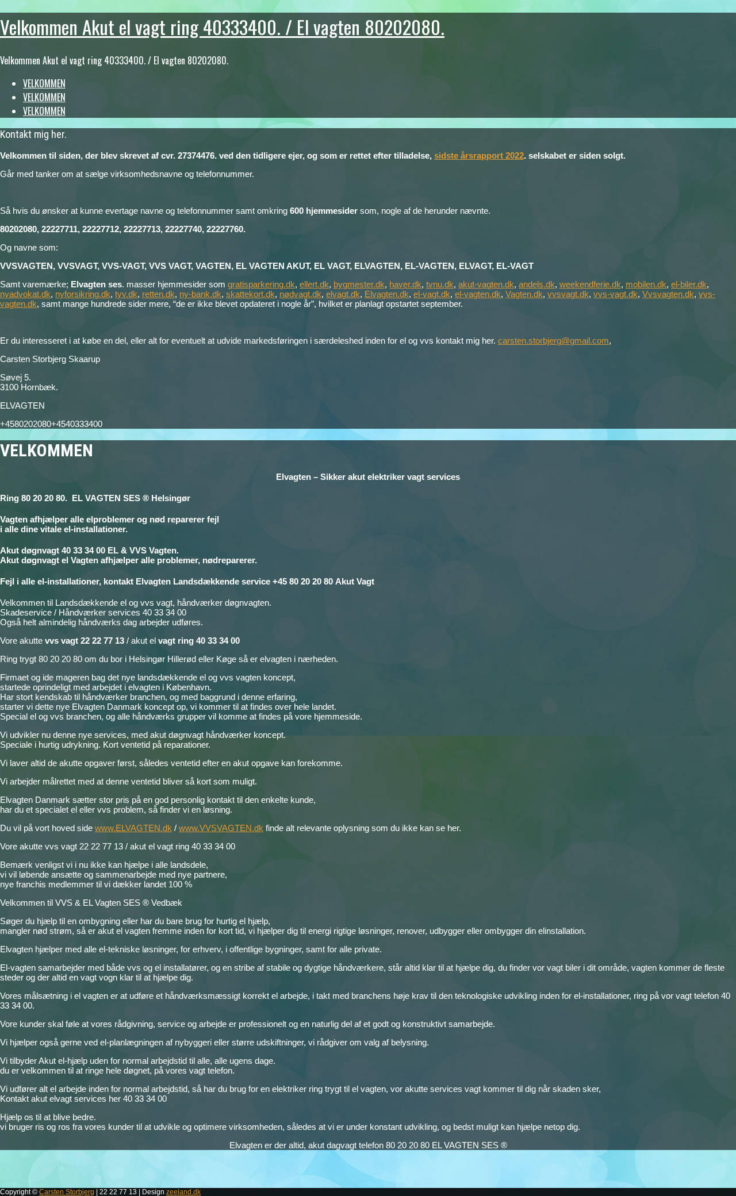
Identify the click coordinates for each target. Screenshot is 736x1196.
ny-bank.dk (200, 294)
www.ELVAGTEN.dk (133, 828)
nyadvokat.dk (25, 294)
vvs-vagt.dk (615, 294)
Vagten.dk (524, 294)
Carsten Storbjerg (66, 1192)
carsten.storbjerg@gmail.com (553, 340)
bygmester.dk (359, 284)
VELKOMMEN (44, 83)
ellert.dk (314, 284)
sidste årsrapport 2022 (479, 155)
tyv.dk (126, 294)
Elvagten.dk (387, 294)
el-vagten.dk (478, 294)
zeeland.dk (183, 1192)
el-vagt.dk (431, 294)
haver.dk (405, 284)
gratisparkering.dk (261, 284)
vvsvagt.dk (568, 294)
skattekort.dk (250, 294)
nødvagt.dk (300, 294)
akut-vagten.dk (486, 284)
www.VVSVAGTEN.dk (221, 828)
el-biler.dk (689, 284)
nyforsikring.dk (82, 294)
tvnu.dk (440, 284)
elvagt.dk (343, 294)
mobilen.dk (646, 284)
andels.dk (537, 284)
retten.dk (158, 294)
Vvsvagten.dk (668, 294)
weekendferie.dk (590, 284)
